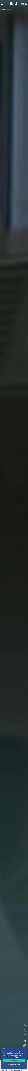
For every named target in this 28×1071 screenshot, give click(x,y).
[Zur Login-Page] (26, 4)
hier (17, 1057)
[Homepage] (14, 3)
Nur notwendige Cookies (14, 1064)
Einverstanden (14, 1060)
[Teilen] (25, 1041)
